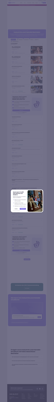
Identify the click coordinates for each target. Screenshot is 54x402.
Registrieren (23, 208)
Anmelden (16, 208)
